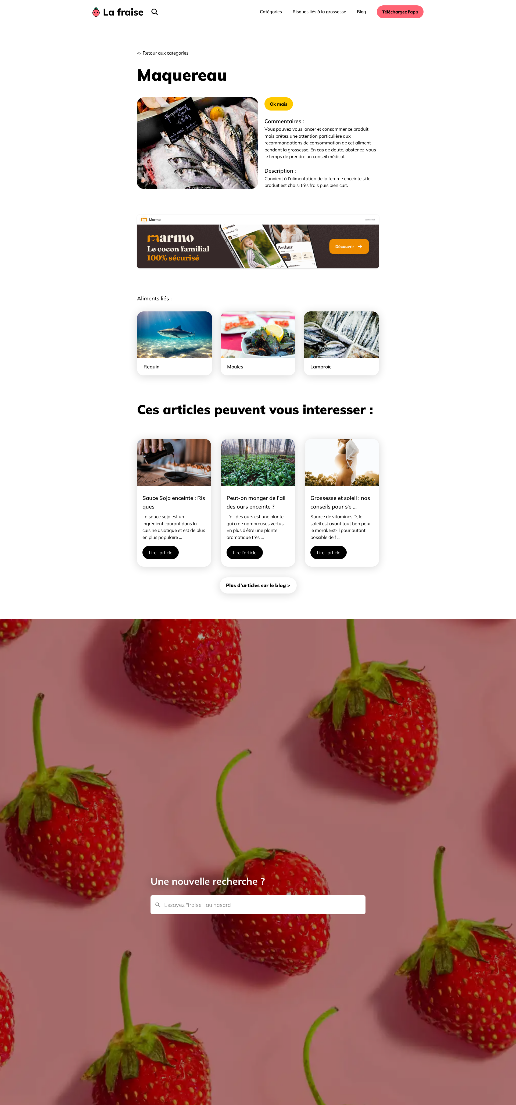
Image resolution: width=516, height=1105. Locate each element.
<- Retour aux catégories (162, 53)
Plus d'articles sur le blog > (258, 585)
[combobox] (258, 895)
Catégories (271, 11)
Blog (361, 11)
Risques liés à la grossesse (319, 11)
